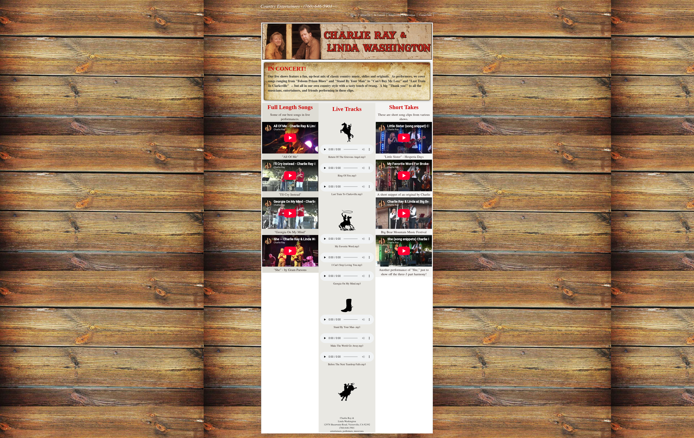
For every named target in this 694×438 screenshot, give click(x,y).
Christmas (410, 15)
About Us (365, 15)
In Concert (379, 15)
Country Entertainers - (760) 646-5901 (296, 6)
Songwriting (395, 15)
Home (353, 15)
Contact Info (425, 15)
